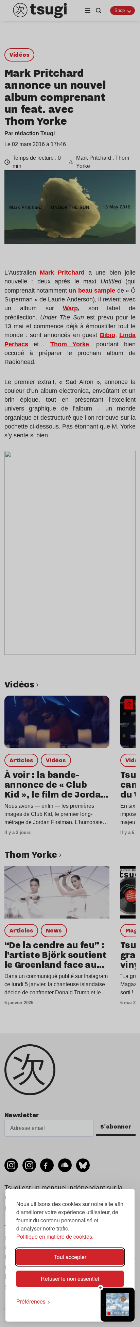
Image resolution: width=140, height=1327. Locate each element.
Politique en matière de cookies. (54, 1236)
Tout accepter (70, 1257)
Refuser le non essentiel (70, 1278)
